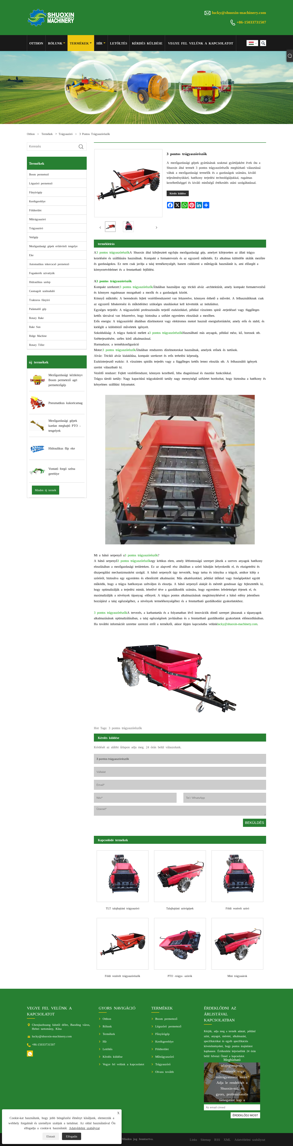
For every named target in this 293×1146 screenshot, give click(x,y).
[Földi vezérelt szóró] (237, 874)
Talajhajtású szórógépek (180, 908)
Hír (99, 43)
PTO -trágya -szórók (180, 975)
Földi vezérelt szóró (237, 908)
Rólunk (55, 43)
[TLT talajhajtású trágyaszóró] (122, 874)
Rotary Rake (36, 317)
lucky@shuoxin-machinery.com (239, 12)
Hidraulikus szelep (39, 281)
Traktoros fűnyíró (39, 299)
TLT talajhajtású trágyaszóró (122, 908)
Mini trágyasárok (237, 975)
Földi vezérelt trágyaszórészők (122, 975)
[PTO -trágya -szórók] (180, 942)
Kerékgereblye (37, 201)
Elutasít (50, 1136)
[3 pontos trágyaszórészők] (110, 227)
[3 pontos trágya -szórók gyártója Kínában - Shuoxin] (51, 18)
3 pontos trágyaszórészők (94, 133)
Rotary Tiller (36, 344)
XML (227, 1139)
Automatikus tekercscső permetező (49, 264)
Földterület (35, 210)
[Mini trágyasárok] (237, 942)
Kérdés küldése (147, 43)
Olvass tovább (164, 1071)
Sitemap (206, 1139)
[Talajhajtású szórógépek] (180, 874)
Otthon (36, 43)
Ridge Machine (38, 335)
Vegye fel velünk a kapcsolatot (200, 43)
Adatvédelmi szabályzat (84, 1127)
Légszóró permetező (40, 183)
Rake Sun (34, 326)
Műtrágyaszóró (37, 219)
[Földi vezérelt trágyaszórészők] (122, 942)
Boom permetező (39, 174)
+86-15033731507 (251, 22)
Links (193, 1139)
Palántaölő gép (37, 308)
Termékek (79, 43)
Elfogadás (71, 1136)
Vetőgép (33, 237)
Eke (31, 255)
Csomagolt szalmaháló (42, 290)
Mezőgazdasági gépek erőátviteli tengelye (53, 246)
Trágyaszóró (66, 133)
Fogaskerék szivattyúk (42, 272)
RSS (217, 1139)
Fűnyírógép (35, 192)
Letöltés (118, 43)
